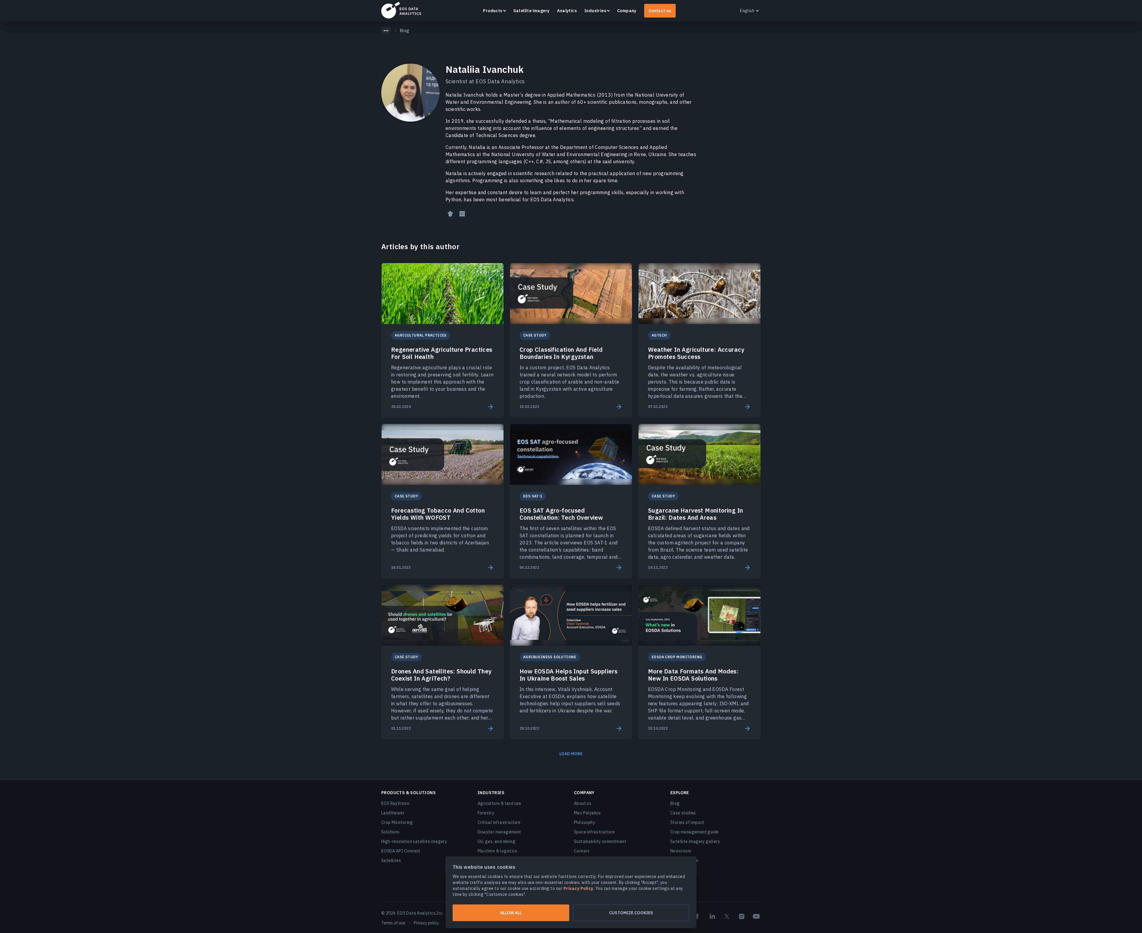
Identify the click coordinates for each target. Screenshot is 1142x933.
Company (626, 10)
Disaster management (499, 832)
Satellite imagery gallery (695, 841)
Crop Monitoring (397, 822)
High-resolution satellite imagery (414, 841)
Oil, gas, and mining (496, 841)
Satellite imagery (531, 10)
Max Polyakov (587, 813)
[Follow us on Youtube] (756, 916)
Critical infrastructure (499, 822)
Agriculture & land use (499, 803)
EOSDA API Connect (401, 851)
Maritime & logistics (497, 851)
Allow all (511, 912)
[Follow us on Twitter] (726, 916)
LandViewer (392, 813)
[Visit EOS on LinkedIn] (712, 916)
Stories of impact (687, 822)
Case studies (683, 813)
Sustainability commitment (600, 841)
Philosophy (584, 822)
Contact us (660, 10)
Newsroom (680, 851)
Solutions (390, 832)
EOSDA (401, 10)
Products (492, 10)
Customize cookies (631, 912)
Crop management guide (694, 832)
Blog (675, 803)
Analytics (567, 10)
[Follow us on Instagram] (741, 916)
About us (582, 803)
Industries (595, 10)
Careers (582, 851)
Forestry (486, 813)
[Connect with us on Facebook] (697, 916)
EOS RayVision (395, 803)
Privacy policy (426, 923)
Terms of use (393, 923)
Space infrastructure (594, 832)
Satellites (391, 860)
